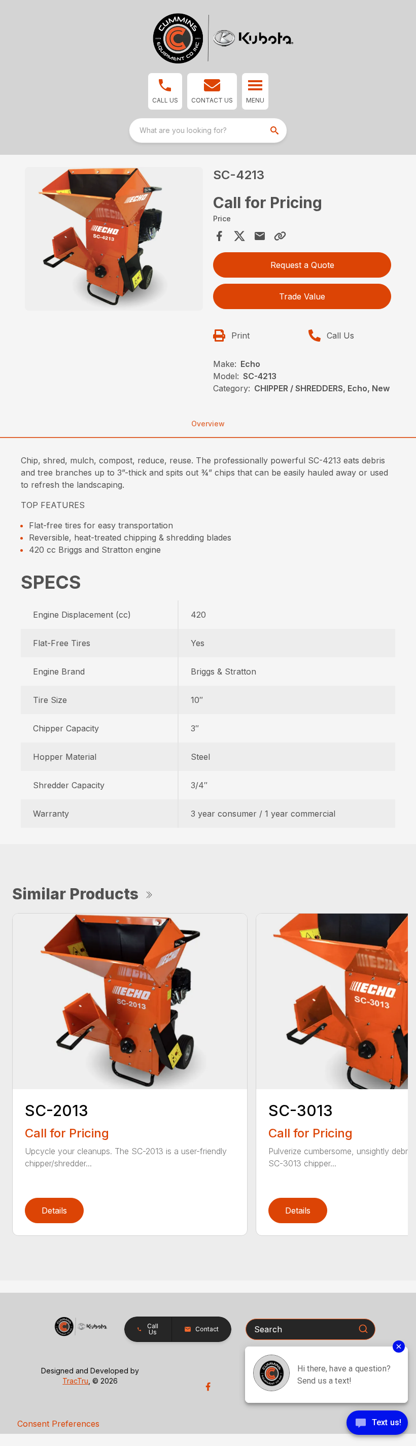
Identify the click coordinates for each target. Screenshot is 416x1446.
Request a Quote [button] (302, 265)
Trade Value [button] (302, 296)
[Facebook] (208, 1386)
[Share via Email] (260, 236)
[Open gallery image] (114, 239)
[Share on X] (239, 236)
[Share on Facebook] (219, 236)
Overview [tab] (208, 423)
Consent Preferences (58, 1424)
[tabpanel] (114, 240)
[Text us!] (377, 1423)
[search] (275, 130)
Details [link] (54, 1210)
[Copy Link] (280, 236)
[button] (165, 91)
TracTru (75, 1380)
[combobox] (208, 130)
